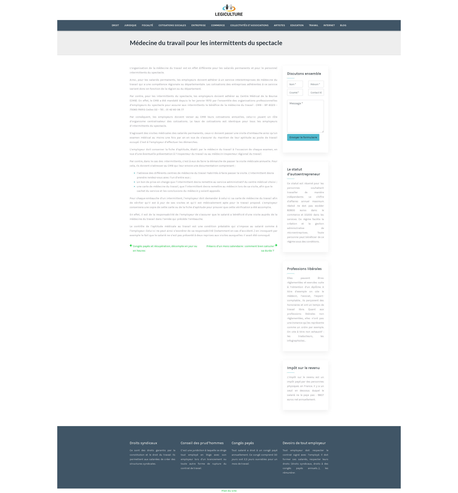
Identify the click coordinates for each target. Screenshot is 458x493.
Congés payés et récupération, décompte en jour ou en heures (165, 248)
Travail (313, 25)
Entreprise (198, 25)
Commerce (218, 25)
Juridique (130, 25)
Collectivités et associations (249, 25)
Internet (329, 25)
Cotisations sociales (172, 25)
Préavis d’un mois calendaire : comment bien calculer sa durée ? (240, 248)
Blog (343, 25)
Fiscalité (147, 25)
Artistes (279, 25)
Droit (115, 25)
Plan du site (229, 490)
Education (297, 25)
